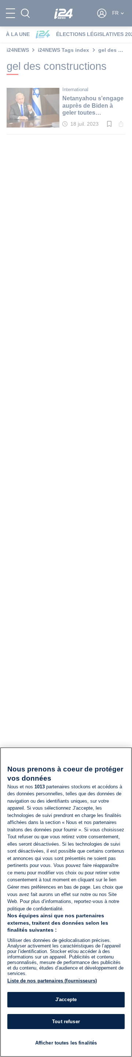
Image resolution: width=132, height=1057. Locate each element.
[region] (66, 902)
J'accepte (66, 999)
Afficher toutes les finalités (66, 1043)
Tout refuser (66, 1021)
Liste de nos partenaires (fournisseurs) (52, 980)
